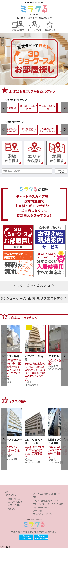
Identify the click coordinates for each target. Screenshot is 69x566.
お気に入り (50, 30)
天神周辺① (47, 129)
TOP (6, 491)
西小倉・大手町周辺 (28, 108)
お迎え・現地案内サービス (45, 500)
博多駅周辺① (9, 129)
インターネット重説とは (32, 286)
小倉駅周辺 (10, 107)
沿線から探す (18, 30)
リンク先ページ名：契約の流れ (48, 503)
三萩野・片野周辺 (47, 108)
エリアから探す (34, 30)
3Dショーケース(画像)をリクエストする (32, 298)
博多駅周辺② (28, 129)
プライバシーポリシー (43, 514)
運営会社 (37, 510)
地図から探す (14, 505)
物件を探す (11, 495)
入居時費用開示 (41, 507)
